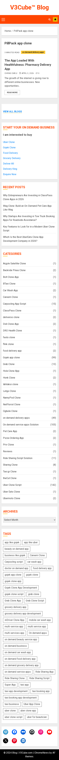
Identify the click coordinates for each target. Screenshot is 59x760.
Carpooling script (14, 561)
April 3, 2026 (28, 73)
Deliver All (8, 163)
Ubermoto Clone (11, 498)
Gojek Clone (9, 147)
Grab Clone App (13, 600)
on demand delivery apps (33, 52)
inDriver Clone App (14, 620)
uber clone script (13, 717)
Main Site (55, 19)
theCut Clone (9, 478)
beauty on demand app (17, 548)
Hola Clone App (11, 370)
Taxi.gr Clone (9, 471)
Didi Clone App (11, 324)
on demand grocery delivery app (22, 665)
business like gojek (15, 555)
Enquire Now (9, 174)
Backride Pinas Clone (14, 270)
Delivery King (10, 168)
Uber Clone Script (12, 484)
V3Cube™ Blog (29, 7)
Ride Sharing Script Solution (17, 458)
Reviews (7, 451)
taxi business (12, 704)
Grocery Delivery (12, 158)
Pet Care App (10, 431)
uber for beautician (37, 717)
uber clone (10, 710)
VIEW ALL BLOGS (12, 111)
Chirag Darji (11, 73)
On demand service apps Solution (21, 424)
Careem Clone (10, 297)
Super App (10, 684)
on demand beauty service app (21, 639)
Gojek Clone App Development (21, 587)
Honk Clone (9, 377)
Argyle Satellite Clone (14, 263)
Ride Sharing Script (39, 678)
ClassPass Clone (12, 310)
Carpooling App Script (14, 303)
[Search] (49, 19)
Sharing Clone (10, 464)
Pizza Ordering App (13, 438)
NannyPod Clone (12, 397)
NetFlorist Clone (11, 404)
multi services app (14, 633)
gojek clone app (13, 581)
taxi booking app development (21, 697)
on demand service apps (18, 671)
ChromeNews (41, 752)
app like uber (31, 542)
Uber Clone (9, 142)
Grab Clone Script (35, 600)
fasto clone (9, 337)
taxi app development (16, 691)
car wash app (34, 561)
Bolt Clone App (11, 277)
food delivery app (12, 350)
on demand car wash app (18, 652)
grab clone (33, 594)
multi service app (37, 626)
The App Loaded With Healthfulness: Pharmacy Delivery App (28, 65)
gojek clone (32, 574)
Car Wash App (10, 290)
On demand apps (38, 633)
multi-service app (14, 626)
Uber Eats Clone (11, 491)
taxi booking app (41, 691)
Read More (12, 92)
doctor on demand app (16, 568)
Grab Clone (9, 364)
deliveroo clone (11, 317)
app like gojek (12, 542)
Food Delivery (10, 152)
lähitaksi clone (10, 384)
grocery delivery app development (23, 613)
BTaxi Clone (9, 283)
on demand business (16, 645)
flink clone (8, 344)
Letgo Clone (9, 391)
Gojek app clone (11, 357)
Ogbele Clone (10, 411)
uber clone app (28, 710)
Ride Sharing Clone (15, 678)
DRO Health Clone (12, 330)
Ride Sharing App (44, 671)
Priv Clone (8, 444)
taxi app (24, 684)
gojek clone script (14, 594)
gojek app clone (13, 574)
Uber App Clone (32, 704)
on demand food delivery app (20, 658)
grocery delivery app (15, 607)
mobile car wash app (40, 620)
